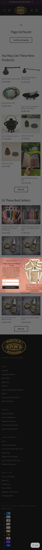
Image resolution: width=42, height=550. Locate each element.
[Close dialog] (40, 259)
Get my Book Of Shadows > (10, 287)
